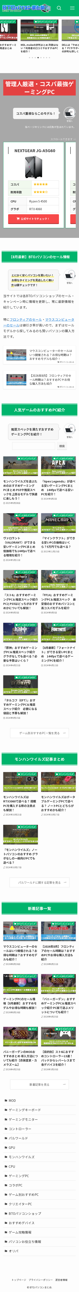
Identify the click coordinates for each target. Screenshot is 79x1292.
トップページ (19, 1279)
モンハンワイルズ (22, 1157)
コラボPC (15, 1185)
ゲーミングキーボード (25, 1109)
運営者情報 (61, 1279)
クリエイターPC (20, 1204)
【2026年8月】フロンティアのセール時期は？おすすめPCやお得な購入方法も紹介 (50, 380)
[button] (29, 57)
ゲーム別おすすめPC (24, 1194)
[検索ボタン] (59, 8)
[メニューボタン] (72, 8)
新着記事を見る (39, 1084)
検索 (62, 446)
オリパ (13, 1251)
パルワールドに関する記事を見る (39, 882)
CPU (12, 1166)
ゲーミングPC (19, 1175)
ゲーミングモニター (23, 1119)
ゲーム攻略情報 (20, 1232)
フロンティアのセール (26, 319)
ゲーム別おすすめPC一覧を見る (39, 733)
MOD (12, 1100)
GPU (12, 1147)
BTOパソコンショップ (25, 1213)
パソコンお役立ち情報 (25, 1241)
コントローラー (20, 1128)
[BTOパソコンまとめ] (26, 8)
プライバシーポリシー (41, 1279)
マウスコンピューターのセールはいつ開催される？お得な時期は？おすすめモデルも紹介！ (50, 355)
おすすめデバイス (22, 1223)
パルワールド (18, 1138)
